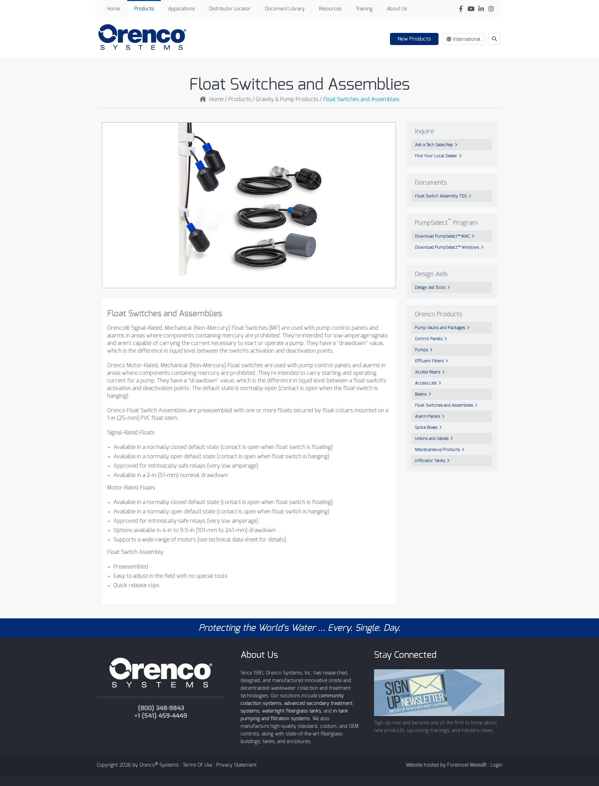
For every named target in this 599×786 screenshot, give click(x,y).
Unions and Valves (432, 438)
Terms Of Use (197, 765)
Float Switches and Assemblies (444, 405)
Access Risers (427, 372)
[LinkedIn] (481, 9)
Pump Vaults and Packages (440, 328)
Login (496, 765)
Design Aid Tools (430, 287)
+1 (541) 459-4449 (160, 716)
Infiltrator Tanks (430, 461)
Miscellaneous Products (437, 450)
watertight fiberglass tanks (291, 711)
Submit (497, 51)
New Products (414, 39)
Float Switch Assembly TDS (441, 196)
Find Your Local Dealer (436, 156)
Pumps (421, 350)
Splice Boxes (426, 427)
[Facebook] (461, 9)
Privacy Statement (236, 765)
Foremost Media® (466, 765)
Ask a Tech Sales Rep (434, 145)
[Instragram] (491, 9)
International (466, 39)
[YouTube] (471, 9)
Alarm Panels (427, 416)
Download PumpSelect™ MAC (442, 236)
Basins (421, 394)
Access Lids (426, 383)
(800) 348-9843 (161, 708)
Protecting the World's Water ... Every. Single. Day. (299, 628)
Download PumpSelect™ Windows (447, 247)
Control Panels (429, 339)
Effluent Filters (429, 361)
